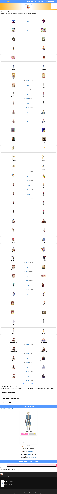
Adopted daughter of (29, 303)
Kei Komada (43, 169)
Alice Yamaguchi (13, 269)
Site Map (6, 491)
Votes (12, 408)
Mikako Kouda (44, 269)
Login (14, 476)
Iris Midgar (44, 260)
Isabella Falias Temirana (43, 369)
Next (33, 383)
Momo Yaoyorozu (6, 481)
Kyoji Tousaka (44, 96)
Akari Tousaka (13, 96)
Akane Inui (13, 87)
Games (35, 1)
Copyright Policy (38, 493)
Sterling (43, 196)
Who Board (23, 462)
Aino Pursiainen (13, 69)
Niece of (28, 276)
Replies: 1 (9, 466)
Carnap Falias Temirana (43, 360)
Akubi (13, 178)
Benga (44, 233)
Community (42, 1)
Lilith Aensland (6, 484)
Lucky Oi (43, 333)
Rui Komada (43, 160)
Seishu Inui (43, 87)
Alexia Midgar (13, 260)
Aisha (13, 78)
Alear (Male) (13, 251)
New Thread (33, 462)
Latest (11, 17)
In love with (28, 39)
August (2, 479)
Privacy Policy (13, 491)
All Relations (2, 17)
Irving (43, 187)
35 (31, 383)
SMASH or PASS (3, 408)
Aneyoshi (13, 324)
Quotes (39, 1)
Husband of (28, 203)
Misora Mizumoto (43, 69)
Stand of (28, 21)
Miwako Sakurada (43, 278)
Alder (13, 233)
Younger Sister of (28, 258)
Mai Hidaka (43, 60)
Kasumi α (43, 287)
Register (16, 476)
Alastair (13, 187)
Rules (16, 491)
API (3, 491)
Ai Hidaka (13, 60)
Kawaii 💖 (24, 433)
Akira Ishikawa (13, 142)
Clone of (28, 285)
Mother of (28, 121)
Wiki (4, 491)
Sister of (28, 76)
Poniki (43, 324)
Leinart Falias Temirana (43, 351)
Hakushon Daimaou (43, 178)
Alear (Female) (13, 242)
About (1, 491)
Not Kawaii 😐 (32, 433)
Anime (32, 1)
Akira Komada (13, 151)
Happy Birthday (33, 451)
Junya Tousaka (43, 105)
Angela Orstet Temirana (13, 342)
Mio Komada (43, 151)
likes (22, 442)
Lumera (44, 242)
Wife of (28, 112)
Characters (28, 1)
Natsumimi (27, 25)
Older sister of (28, 130)
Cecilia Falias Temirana (43, 342)
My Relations (7, 17)
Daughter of (28, 94)
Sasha (43, 78)
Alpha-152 (13, 287)
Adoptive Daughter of (28, 312)
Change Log (9, 491)
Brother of (28, 212)
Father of (28, 167)
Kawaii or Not (8, 408)
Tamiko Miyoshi (43, 142)
